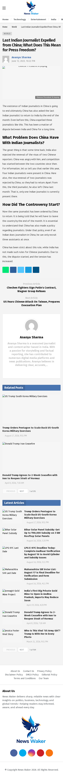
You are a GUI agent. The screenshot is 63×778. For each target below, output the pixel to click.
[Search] (58, 8)
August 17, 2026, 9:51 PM (16, 435)
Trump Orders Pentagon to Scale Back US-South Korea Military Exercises (40, 514)
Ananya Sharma (21, 57)
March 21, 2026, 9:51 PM (37, 641)
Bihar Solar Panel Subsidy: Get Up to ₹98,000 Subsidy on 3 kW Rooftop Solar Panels (42, 533)
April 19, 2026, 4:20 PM (37, 605)
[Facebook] (29, 371)
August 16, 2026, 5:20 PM (38, 540)
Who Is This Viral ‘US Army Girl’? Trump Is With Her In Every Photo (42, 633)
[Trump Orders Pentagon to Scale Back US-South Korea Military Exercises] (31, 409)
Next (22, 491)
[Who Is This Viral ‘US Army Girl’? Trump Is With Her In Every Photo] (12, 636)
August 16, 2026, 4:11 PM (38, 583)
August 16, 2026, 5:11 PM (38, 562)
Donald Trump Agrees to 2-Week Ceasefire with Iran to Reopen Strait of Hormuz (40, 615)
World (7, 34)
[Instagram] (31, 753)
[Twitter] (34, 371)
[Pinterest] (40, 753)
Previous (10, 491)
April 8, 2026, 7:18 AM (14, 483)
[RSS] (49, 753)
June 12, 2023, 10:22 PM (23, 61)
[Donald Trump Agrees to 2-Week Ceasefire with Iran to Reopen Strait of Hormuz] (31, 456)
